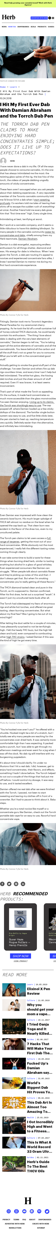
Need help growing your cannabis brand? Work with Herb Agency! (28, 4)
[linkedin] (23, 884)
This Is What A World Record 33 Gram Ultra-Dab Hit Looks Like (39, 1147)
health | (31, 1117)
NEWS (4, 27)
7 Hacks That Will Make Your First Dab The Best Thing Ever (39, 1048)
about (32, 1219)
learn (13, 86)
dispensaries (44, 1219)
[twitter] (9, 884)
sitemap (41, 1228)
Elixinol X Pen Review (38, 991)
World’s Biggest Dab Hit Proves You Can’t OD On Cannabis (39, 1087)
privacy (6, 1219)
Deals (33, 27)
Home (3, 86)
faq (24, 1219)
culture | (32, 1000)
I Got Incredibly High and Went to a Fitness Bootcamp (40, 1127)
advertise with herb (39, 18)
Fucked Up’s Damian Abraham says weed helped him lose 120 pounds (39, 1068)
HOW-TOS (12, 27)
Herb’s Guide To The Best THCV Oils (38, 1166)
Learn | (31, 984)
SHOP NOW (20, 956)
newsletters (15, 1228)
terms (16, 1219)
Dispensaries (23, 27)
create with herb (40, 1224)
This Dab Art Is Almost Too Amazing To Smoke (39, 1107)
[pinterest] (16, 884)
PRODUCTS (42, 27)
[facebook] (2, 884)
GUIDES (51, 27)
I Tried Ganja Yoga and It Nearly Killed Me (38, 1029)
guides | (31, 1039)
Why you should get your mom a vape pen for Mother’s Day (40, 1009)
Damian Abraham (27, 238)
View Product (20, 961)
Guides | (31, 1157)
